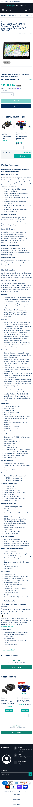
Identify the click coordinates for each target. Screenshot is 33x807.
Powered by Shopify (24, 791)
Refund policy (16, 799)
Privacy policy (16, 794)
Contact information (16, 802)
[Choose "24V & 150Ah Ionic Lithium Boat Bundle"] (26, 121)
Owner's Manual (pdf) (8, 650)
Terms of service (16, 797)
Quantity (4, 91)
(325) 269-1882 (22, 764)
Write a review (16, 667)
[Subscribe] (30, 774)
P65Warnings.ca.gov (7, 626)
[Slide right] (31, 51)
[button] (3, 10)
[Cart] (30, 10)
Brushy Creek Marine (13, 791)
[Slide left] (2, 51)
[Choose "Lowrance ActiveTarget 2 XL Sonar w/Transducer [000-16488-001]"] (10, 121)
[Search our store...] (26, 10)
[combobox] (16, 10)
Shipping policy (16, 804)
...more (30, 79)
